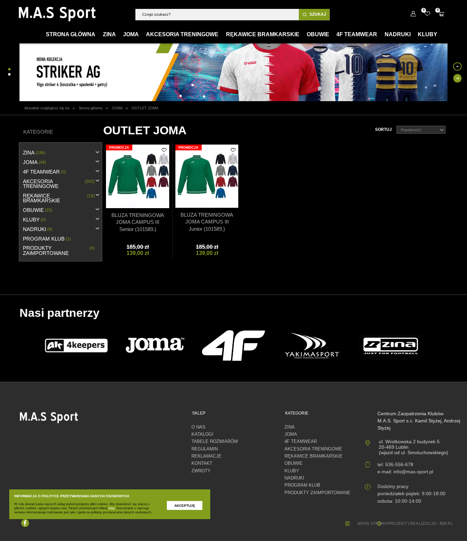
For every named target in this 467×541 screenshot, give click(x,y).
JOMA (34, 162)
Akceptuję (184, 506)
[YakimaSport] (312, 346)
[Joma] (154, 345)
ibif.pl (446, 523)
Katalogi (202, 434)
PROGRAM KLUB (47, 238)
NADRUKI (37, 229)
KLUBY (34, 219)
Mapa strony (372, 523)
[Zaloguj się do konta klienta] (413, 14)
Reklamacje (206, 456)
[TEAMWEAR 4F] (233, 345)
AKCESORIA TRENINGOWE (58, 184)
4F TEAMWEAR (44, 172)
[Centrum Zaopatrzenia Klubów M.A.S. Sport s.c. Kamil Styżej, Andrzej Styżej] (57, 14)
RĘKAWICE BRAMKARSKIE (58, 198)
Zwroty (201, 471)
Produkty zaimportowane (58, 250)
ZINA (34, 152)
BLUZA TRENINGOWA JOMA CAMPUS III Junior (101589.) (207, 222)
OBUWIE (37, 210)
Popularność (411, 130)
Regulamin (204, 449)
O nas (198, 427)
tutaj (111, 508)
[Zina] (390, 345)
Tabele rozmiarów (214, 441)
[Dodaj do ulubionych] (164, 150)
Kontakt (201, 463)
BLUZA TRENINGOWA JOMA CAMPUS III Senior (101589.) (137, 222)
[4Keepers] (76, 345)
